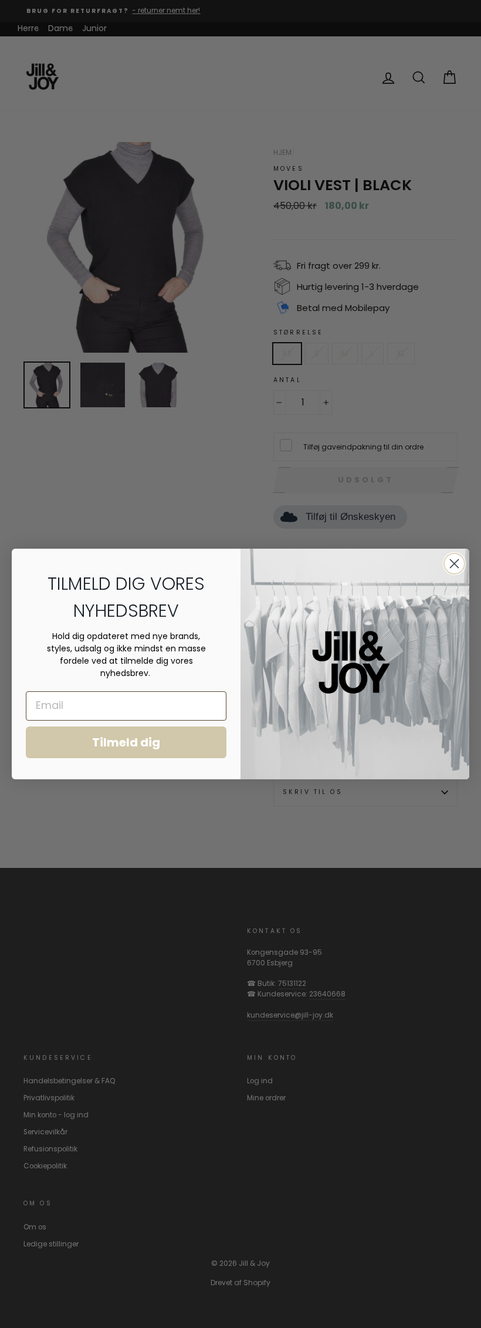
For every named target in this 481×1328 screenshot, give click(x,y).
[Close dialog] (454, 563)
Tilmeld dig (126, 742)
